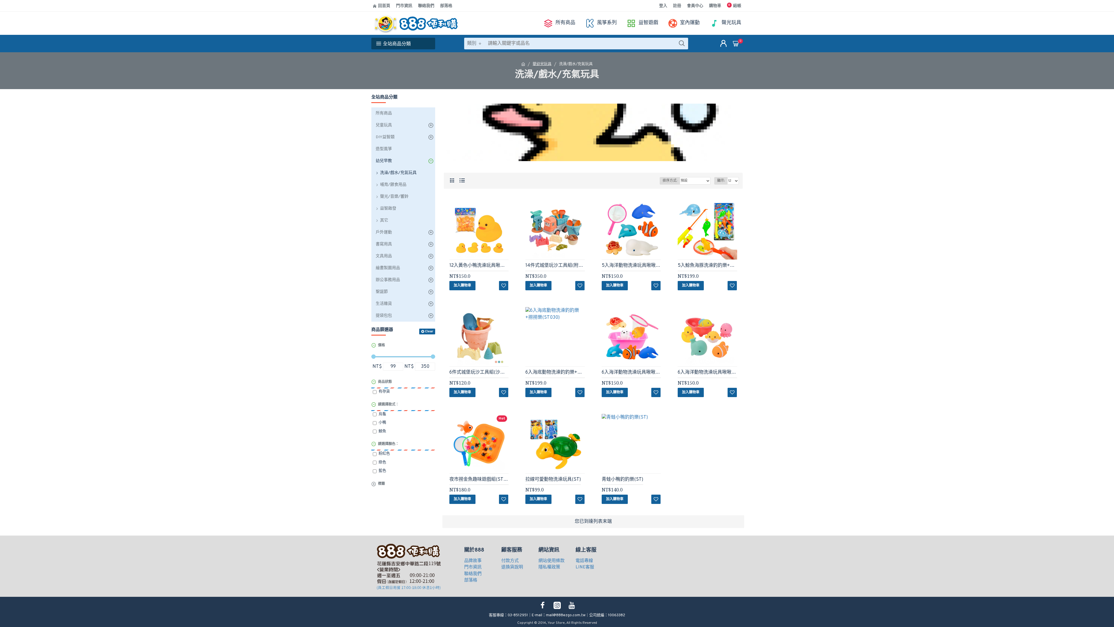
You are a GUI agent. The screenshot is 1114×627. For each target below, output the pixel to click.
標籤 (381, 484)
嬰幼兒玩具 (542, 64)
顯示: (721, 181)
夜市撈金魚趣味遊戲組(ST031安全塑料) (479, 479)
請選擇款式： (388, 404)
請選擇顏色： (388, 444)
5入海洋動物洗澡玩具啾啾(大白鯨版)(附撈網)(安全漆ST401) (631, 266)
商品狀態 (385, 382)
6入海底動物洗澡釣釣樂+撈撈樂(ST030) (555, 372)
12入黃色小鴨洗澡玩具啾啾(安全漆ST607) (479, 266)
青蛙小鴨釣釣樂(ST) (622, 479)
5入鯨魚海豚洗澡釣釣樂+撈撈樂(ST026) (707, 266)
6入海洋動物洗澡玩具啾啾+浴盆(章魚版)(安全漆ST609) (707, 372)
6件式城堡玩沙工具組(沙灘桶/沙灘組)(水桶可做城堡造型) (479, 372)
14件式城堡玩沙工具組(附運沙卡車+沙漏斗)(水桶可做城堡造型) (555, 266)
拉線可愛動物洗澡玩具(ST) (553, 479)
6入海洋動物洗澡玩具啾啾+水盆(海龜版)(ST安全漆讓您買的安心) (631, 372)
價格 (381, 345)
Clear (429, 331)
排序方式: (670, 181)
